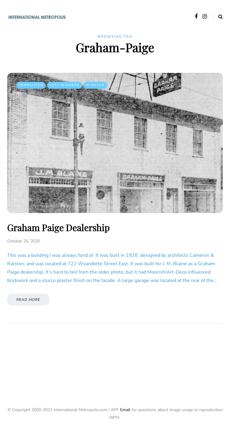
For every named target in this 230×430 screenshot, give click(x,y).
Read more (28, 299)
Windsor (95, 85)
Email (125, 410)
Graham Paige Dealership (58, 227)
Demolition (31, 85)
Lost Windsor (64, 85)
